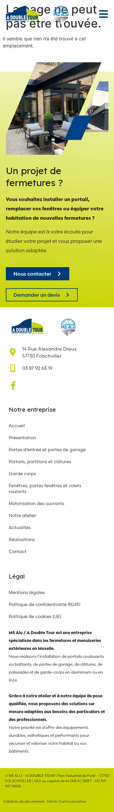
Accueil (17, 425)
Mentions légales (27, 592)
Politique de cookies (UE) (35, 616)
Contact (18, 551)
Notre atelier (23, 515)
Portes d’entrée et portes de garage (47, 449)
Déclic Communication (66, 801)
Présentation (22, 437)
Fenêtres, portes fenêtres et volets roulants (45, 488)
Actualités (20, 527)
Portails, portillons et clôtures (40, 461)
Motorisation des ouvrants (36, 503)
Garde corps (22, 473)
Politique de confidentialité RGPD (44, 604)
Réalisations (22, 539)
